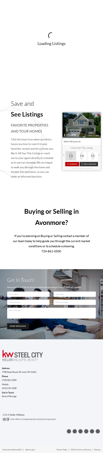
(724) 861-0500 (9, 380)
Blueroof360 (17, 450)
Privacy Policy (62, 450)
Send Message (18, 326)
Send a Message (9, 396)
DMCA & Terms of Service (81, 450)
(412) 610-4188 (9, 388)
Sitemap (97, 450)
